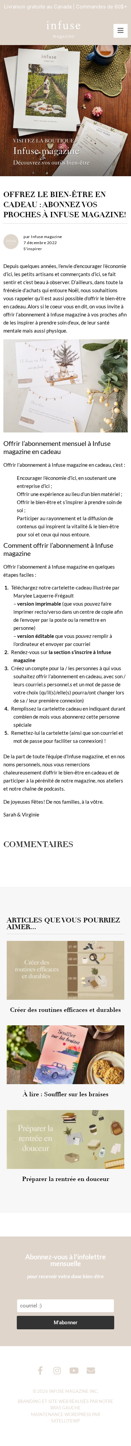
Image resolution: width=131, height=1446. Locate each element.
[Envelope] (91, 1370)
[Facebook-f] (40, 1370)
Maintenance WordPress (61, 1414)
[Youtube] (74, 1370)
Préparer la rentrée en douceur (65, 1179)
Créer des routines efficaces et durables (65, 1010)
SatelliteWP (65, 1420)
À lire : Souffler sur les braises (65, 1094)
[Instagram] (57, 1370)
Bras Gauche (65, 1407)
